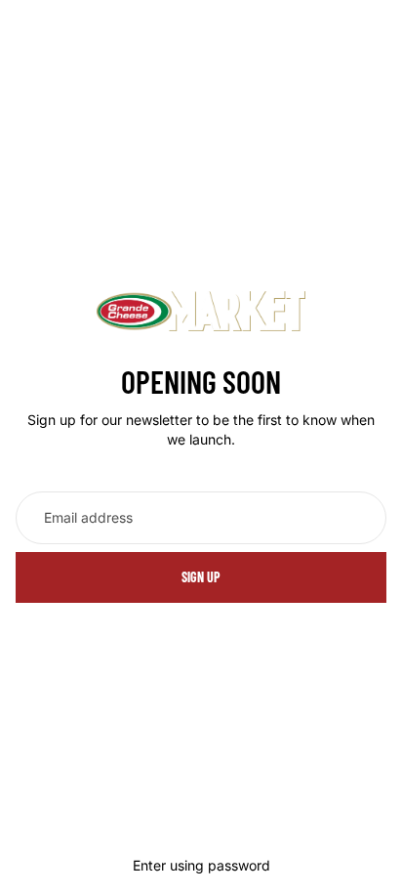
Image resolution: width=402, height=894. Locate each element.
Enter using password (201, 865)
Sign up (201, 577)
